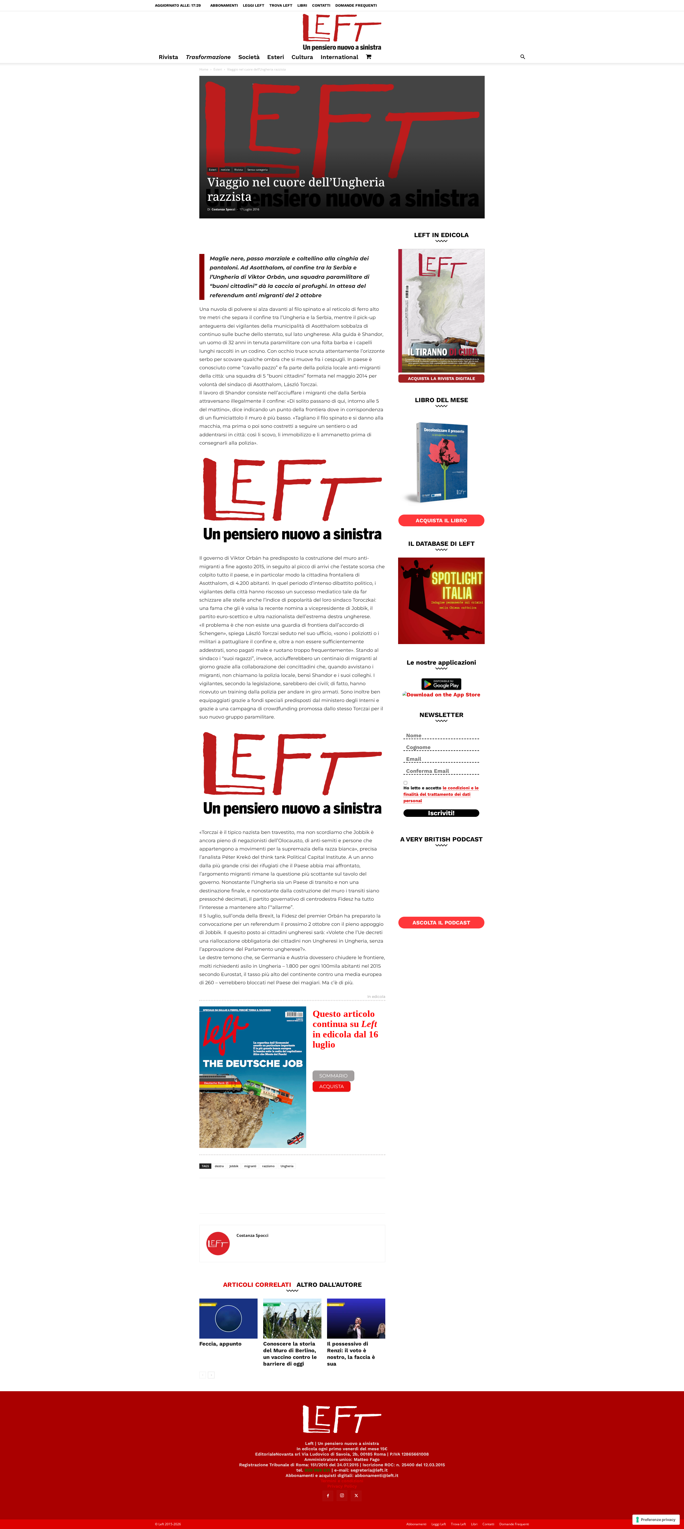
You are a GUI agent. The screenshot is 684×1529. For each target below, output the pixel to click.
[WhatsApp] (273, 236)
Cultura (302, 57)
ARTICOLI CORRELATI (257, 1284)
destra (219, 1166)
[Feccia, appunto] (228, 1319)
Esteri (275, 57)
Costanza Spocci (223, 209)
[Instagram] (342, 1495)
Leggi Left (253, 5)
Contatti (321, 5)
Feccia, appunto (220, 1343)
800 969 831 (317, 1470)
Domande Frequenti (356, 5)
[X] (255, 236)
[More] (290, 236)
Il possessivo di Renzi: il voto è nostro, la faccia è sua (351, 1353)
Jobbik (234, 1166)
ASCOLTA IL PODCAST (441, 922)
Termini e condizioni (342, 1480)
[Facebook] (238, 236)
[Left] (342, 31)
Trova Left (280, 5)
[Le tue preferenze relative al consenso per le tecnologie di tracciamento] (656, 1520)
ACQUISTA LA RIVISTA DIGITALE (441, 378)
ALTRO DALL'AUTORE (329, 1284)
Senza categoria (257, 169)
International (339, 57)
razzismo (268, 1166)
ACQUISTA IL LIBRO (441, 520)
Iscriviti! (441, 813)
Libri (302, 5)
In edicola (376, 997)
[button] (522, 57)
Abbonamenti (224, 5)
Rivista (168, 57)
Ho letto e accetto (441, 794)
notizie (225, 169)
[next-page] (211, 1375)
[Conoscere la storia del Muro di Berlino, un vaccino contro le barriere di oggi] (292, 1319)
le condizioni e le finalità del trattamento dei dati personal (441, 794)
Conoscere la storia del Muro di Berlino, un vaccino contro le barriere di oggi (290, 1353)
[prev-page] (202, 1375)
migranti (250, 1166)
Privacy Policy (342, 1486)
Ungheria (287, 1166)
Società (249, 57)
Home (203, 69)
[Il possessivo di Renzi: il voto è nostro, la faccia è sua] (356, 1319)
